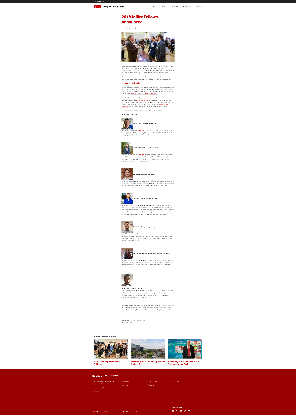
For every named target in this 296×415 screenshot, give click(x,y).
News (126, 385)
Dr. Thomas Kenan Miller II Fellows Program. (143, 94)
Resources (138, 411)
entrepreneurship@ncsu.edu (101, 388)
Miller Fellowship (130, 322)
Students (155, 6)
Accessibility (125, 411)
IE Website (199, 6)
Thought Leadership (187, 6)
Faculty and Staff (174, 6)
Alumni (163, 6)
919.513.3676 (96, 392)
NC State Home (99, 1)
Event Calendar (152, 381)
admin (132, 28)
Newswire (137, 320)
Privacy (132, 411)
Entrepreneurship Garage (144, 100)
